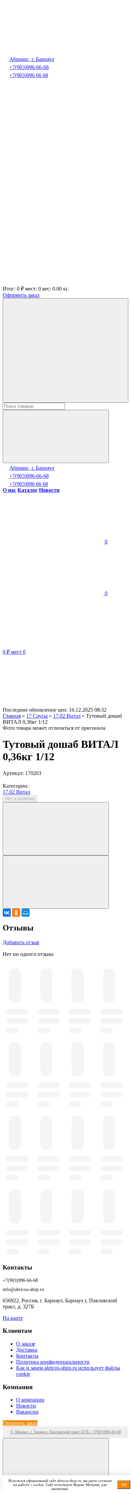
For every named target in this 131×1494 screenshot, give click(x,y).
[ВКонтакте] (7, 913)
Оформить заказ (21, 295)
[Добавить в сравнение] (56, 882)
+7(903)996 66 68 (28, 75)
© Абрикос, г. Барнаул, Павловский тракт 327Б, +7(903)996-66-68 (65, 1432)
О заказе (25, 1344)
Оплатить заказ (20, 1423)
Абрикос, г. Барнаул (31, 59)
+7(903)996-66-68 (29, 67)
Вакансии (27, 1412)
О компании (30, 1400)
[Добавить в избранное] (56, 828)
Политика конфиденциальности (53, 1362)
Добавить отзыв (21, 942)
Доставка (26, 1350)
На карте (13, 1318)
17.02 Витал (16, 792)
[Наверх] (56, 1464)
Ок (123, 1485)
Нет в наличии (20, 798)
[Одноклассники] (16, 913)
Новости (26, 1406)
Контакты (27, 1356)
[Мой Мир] (25, 913)
